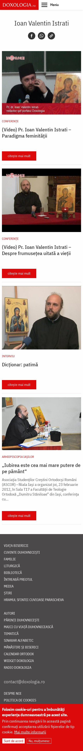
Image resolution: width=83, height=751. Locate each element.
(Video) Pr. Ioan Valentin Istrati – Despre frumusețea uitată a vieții (36, 250)
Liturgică (12, 566)
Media (9, 586)
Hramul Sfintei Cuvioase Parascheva (34, 600)
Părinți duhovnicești (21, 620)
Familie (10, 559)
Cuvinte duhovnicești (22, 553)
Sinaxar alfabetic (18, 641)
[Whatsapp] (41, 35)
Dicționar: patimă (20, 364)
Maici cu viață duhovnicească (28, 627)
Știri (8, 593)
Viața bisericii (16, 546)
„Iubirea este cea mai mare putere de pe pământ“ (41, 468)
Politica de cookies (20, 700)
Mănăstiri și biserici (21, 647)
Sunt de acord (13, 741)
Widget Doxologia (19, 661)
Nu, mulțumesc (39, 741)
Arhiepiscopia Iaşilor (18, 457)
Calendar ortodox (19, 654)
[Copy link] (51, 35)
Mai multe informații (30, 732)
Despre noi (12, 694)
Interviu (8, 356)
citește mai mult (19, 156)
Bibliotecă (13, 573)
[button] (50, 4)
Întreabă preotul (18, 580)
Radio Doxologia (17, 668)
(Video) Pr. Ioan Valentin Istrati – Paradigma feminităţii (36, 132)
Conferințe (10, 121)
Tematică (11, 634)
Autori (9, 613)
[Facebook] (31, 35)
